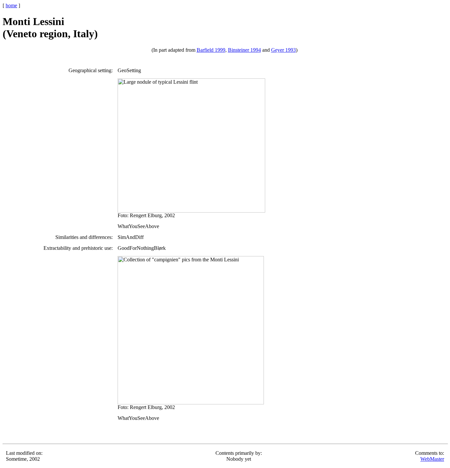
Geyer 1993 (283, 50)
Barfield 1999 (211, 50)
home (11, 5)
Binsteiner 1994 (244, 50)
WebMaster (432, 459)
